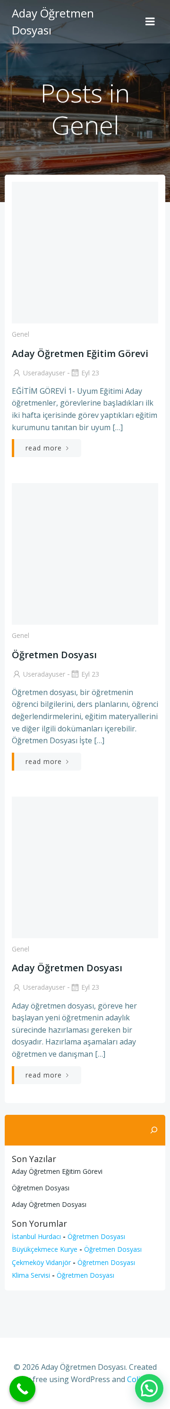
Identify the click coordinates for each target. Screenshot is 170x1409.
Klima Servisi (31, 1275)
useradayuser (44, 372)
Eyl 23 (90, 372)
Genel (20, 334)
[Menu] (150, 22)
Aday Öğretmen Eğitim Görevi (57, 1171)
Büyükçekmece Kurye (44, 1249)
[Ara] (154, 1130)
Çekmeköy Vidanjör (41, 1262)
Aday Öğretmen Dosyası (49, 1204)
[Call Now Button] (22, 1389)
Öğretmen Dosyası (40, 1187)
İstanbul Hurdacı (36, 1236)
